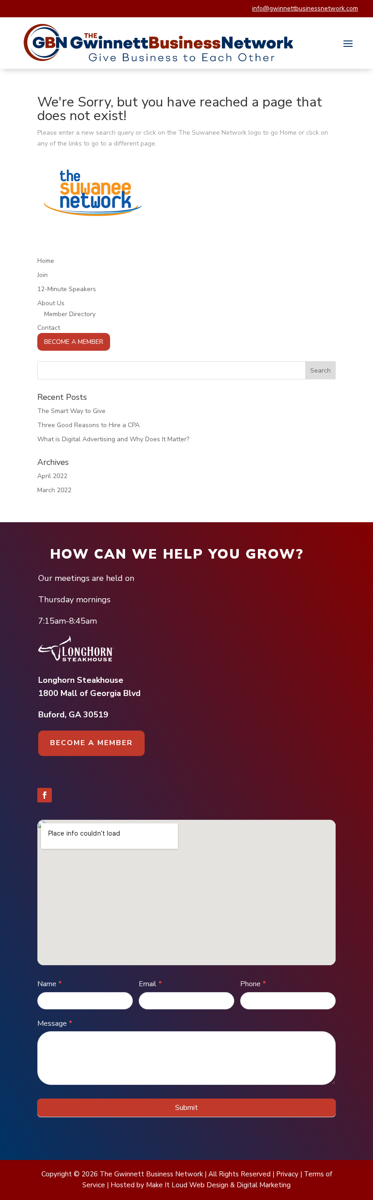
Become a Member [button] (91, 743)
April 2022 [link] (52, 476)
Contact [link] (48, 327)
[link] (159, 43)
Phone (253, 984)
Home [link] (45, 261)
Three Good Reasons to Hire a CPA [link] (88, 425)
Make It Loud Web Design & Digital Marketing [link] (218, 1185)
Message (54, 1023)
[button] (348, 43)
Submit (186, 1108)
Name (49, 984)
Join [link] (42, 275)
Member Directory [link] (70, 314)
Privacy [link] (287, 1174)
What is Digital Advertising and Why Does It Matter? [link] (113, 439)
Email (150, 984)
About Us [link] (51, 303)
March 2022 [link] (54, 490)
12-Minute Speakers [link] (66, 289)
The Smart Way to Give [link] (71, 411)
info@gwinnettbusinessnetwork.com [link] (305, 8)
